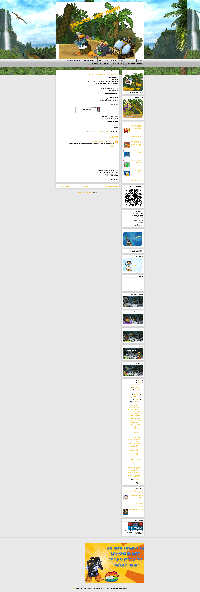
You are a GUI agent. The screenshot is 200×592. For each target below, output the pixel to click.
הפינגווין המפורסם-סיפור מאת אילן (133, 63)
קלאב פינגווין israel (136, 141)
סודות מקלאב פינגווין (135, 136)
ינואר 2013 (136, 479)
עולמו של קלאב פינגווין (135, 151)
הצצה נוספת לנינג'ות (134, 472)
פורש (140, 138)
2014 (139, 380)
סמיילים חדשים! (135, 418)
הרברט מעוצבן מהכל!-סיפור (73, 60)
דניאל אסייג (110, 141)
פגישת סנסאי (136, 437)
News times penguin (135, 160)
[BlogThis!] (92, 131)
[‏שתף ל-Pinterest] (88, 131)
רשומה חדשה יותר (111, 186)
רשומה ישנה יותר (63, 186)
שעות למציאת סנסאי (134, 465)
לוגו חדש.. (138, 162)
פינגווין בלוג (138, 170)
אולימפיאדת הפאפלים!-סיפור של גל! (99, 63)
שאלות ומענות (122, 60)
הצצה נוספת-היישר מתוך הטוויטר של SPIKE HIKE (134, 445)
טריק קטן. (138, 152)
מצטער (141, 506)
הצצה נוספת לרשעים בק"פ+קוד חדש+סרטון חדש (134, 469)
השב (112, 146)
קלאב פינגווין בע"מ (136, 180)
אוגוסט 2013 (135, 387)
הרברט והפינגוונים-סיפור (90, 60)
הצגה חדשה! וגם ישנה (136, 509)
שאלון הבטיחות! (137, 172)
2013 (139, 382)
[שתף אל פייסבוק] (89, 131)
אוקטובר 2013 (135, 384)
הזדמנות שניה (136, 435)
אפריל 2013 (136, 397)
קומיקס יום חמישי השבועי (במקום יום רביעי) (136, 144)
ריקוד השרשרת (135, 424)
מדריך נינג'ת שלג (103, 60)
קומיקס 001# (138, 128)
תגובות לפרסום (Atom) (84, 192)
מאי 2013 (136, 394)
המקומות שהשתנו (135, 415)
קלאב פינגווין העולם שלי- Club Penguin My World (134, 126)
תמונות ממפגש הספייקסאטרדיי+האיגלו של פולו (133, 461)
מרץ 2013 (136, 399)
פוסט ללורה (139, 503)
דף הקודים (132, 60)
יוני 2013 (136, 392)
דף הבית (140, 60)
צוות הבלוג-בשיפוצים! (116, 63)
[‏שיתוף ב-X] (91, 131)
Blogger (73, 588)
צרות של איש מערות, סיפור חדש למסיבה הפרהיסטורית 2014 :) (126, 66)
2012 (139, 483)
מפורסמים (113, 60)
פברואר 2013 (135, 401)
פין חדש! (137, 457)
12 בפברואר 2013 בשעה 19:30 (96, 141)
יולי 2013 (136, 389)
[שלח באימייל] (94, 131)
